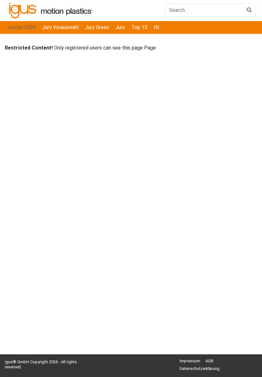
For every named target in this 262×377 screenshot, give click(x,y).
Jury (120, 27)
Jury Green (97, 27)
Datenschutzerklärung (200, 368)
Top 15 (139, 27)
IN (156, 27)
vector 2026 (22, 27)
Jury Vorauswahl (60, 27)
